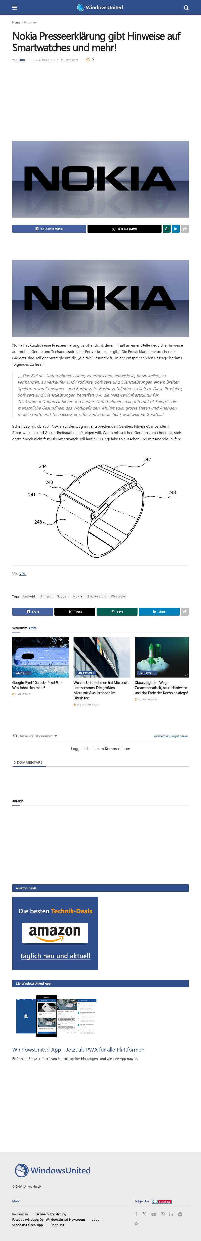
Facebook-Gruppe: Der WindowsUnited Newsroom (48, 1219)
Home (16, 22)
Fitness (46, 596)
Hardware (30, 22)
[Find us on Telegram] (180, 1214)
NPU (22, 573)
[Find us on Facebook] (136, 1214)
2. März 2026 (22, 694)
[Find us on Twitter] (144, 1214)
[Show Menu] (14, 7)
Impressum (20, 1214)
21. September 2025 (87, 704)
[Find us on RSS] (136, 1224)
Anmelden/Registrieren (170, 736)
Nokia (77, 596)
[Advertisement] (100, 99)
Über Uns (57, 1225)
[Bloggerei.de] (162, 1201)
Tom (21, 60)
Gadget (62, 596)
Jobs (95, 1219)
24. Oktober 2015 (46, 60)
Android (29, 596)
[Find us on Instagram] (162, 1214)
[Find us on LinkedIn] (171, 1214)
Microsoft (85, 673)
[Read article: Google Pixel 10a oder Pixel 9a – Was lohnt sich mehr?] (40, 657)
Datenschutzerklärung (51, 1214)
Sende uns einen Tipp (27, 1225)
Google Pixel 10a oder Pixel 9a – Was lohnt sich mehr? (37, 685)
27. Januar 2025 (146, 699)
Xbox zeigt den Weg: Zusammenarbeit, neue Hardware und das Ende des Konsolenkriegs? (161, 687)
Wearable (118, 596)
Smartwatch (96, 596)
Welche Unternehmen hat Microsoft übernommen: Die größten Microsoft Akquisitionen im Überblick (101, 690)
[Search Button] (186, 7)
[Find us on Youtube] (153, 1214)
